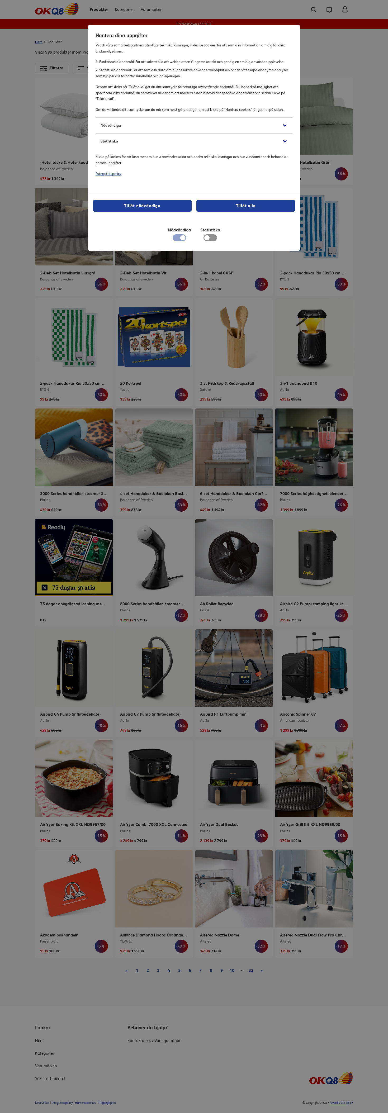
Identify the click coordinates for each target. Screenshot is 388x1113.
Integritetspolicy (108, 174)
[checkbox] (210, 239)
